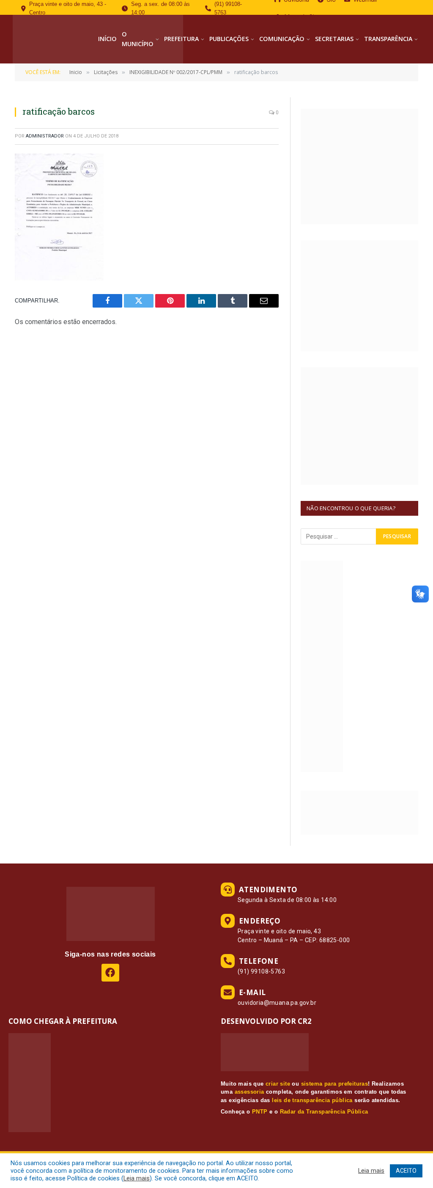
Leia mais (136, 1178)
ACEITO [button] (406, 1170)
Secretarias (334, 39)
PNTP (260, 1111)
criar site (278, 1084)
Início (107, 39)
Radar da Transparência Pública (324, 1111)
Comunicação (281, 39)
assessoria (249, 1092)
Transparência (388, 39)
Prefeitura (181, 39)
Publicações (229, 39)
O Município (137, 39)
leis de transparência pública (312, 1100)
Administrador (45, 136)
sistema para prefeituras (334, 1084)
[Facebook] (110, 972)
